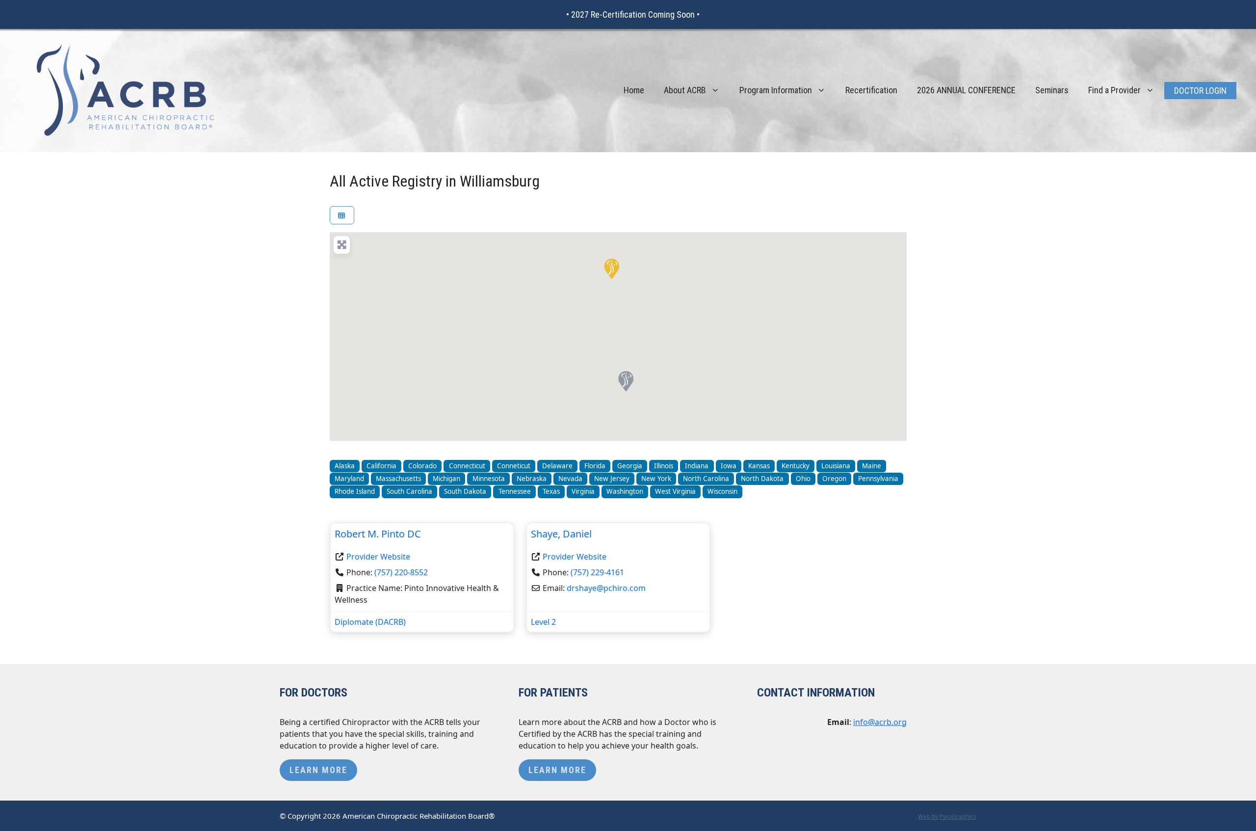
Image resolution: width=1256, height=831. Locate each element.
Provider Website (378, 556)
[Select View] (342, 215)
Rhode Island (355, 491)
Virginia (583, 491)
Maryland (349, 478)
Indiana (696, 465)
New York (656, 478)
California (381, 465)
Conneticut (513, 465)
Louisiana (835, 465)
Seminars (1052, 90)
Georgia (629, 465)
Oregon (834, 478)
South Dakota (465, 491)
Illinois (663, 465)
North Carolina (706, 478)
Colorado (422, 465)
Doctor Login (1200, 90)
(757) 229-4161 (597, 572)
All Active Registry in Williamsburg (435, 181)
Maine (871, 465)
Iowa (728, 465)
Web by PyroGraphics (947, 816)
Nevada (570, 478)
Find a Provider (1114, 90)
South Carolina (409, 491)
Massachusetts (398, 478)
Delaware (557, 465)
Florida (594, 465)
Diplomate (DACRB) (370, 622)
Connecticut (467, 465)
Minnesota (488, 478)
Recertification (871, 90)
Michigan (446, 478)
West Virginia (675, 491)
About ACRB (685, 90)
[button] (611, 268)
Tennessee (514, 491)
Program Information (775, 90)
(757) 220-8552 (401, 572)
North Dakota (762, 478)
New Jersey (611, 478)
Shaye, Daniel (561, 533)
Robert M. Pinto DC (378, 533)
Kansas (759, 465)
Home (634, 90)
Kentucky (796, 465)
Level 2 (543, 622)
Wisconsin (722, 491)
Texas (551, 491)
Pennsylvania (878, 478)
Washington (624, 491)
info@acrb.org (880, 722)
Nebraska (532, 478)
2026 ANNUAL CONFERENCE (966, 90)
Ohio (803, 478)
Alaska (345, 465)
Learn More (318, 770)
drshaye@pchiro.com (606, 588)
